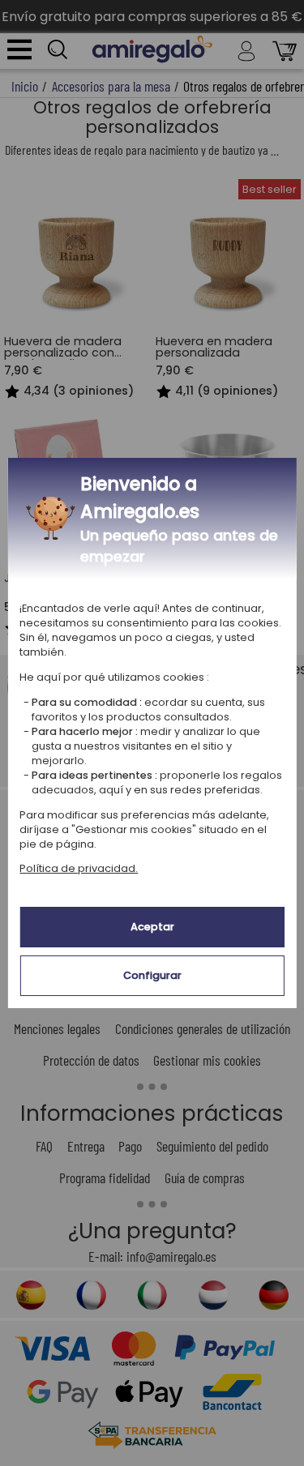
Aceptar (152, 927)
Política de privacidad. (78, 868)
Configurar (152, 975)
